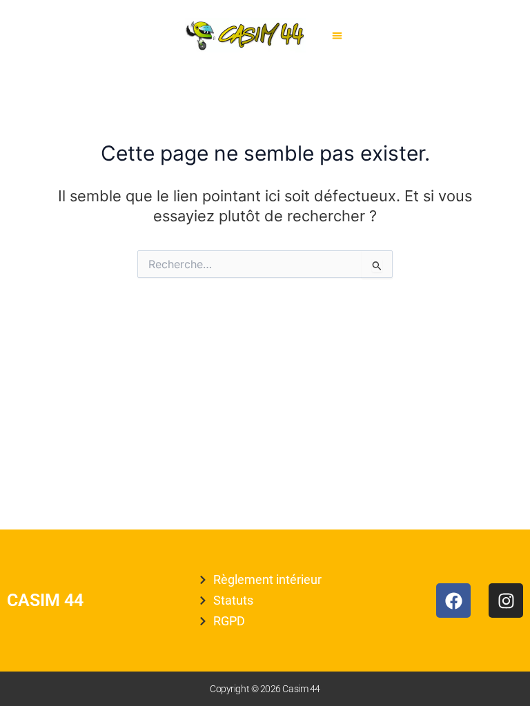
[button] (338, 35)
